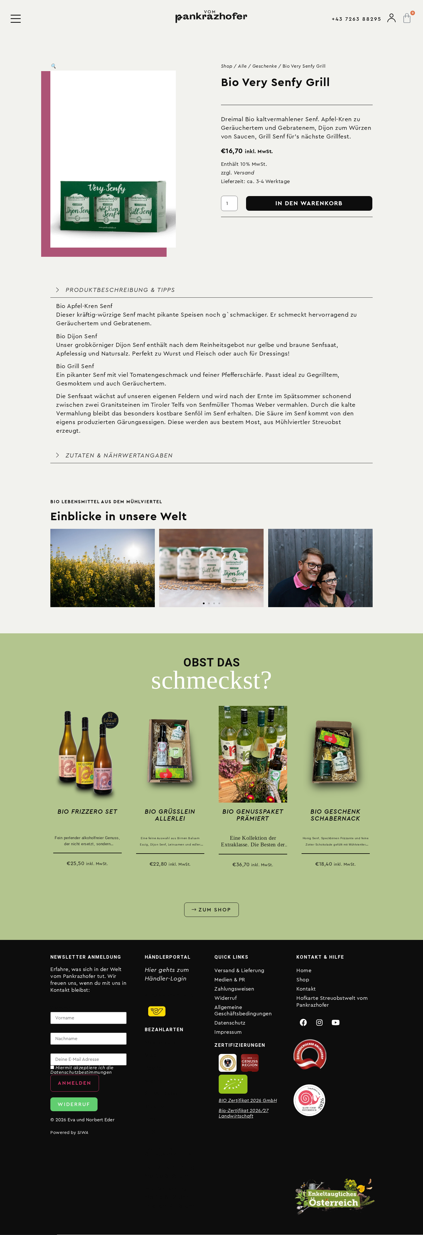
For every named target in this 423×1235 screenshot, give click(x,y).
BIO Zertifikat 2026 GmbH (248, 1100)
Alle (242, 66)
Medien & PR (229, 979)
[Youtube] (335, 1022)
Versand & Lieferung (239, 970)
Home (303, 970)
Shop (227, 66)
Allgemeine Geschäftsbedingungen (243, 1010)
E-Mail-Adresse (66, 1049)
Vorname (60, 1008)
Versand (244, 172)
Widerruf (225, 998)
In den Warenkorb (309, 203)
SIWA (83, 1132)
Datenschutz (229, 1022)
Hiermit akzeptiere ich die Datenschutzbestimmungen (82, 1070)
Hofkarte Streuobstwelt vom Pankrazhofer (332, 1001)
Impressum (228, 1032)
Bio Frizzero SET (87, 812)
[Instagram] (320, 1022)
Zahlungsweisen (234, 988)
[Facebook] (303, 1022)
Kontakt (306, 988)
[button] (53, 66)
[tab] (211, 363)
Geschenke (264, 66)
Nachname (62, 1028)
